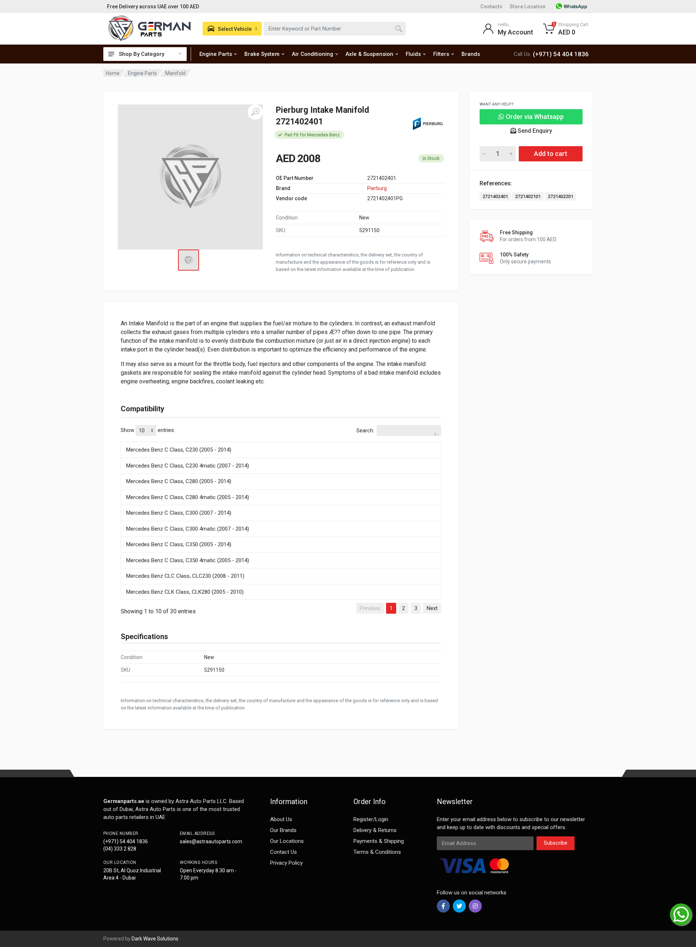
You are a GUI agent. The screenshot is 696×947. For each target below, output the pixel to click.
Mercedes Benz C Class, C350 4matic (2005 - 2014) (187, 560)
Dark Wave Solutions (155, 939)
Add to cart (550, 153)
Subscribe (555, 843)
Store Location (528, 6)
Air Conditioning (312, 54)
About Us (281, 819)
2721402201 (560, 196)
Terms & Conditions (377, 852)
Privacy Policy (286, 863)
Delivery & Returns (375, 830)
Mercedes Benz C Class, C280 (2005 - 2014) (178, 481)
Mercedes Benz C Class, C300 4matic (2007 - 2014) (187, 529)
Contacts (491, 6)
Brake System (261, 54)
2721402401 (495, 196)
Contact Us (283, 852)
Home (113, 73)
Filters (441, 54)
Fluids (413, 54)
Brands (470, 54)
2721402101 (527, 196)
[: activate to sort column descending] (281, 441)
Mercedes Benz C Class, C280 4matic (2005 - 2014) (187, 497)
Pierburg (377, 188)
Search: (365, 430)
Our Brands (283, 830)
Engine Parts (215, 54)
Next (432, 608)
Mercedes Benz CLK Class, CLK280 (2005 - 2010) (185, 592)
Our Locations (287, 841)
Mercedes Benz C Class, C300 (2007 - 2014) (178, 513)
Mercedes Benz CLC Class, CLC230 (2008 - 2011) (185, 576)
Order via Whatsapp (534, 116)
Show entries (147, 430)
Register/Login (370, 819)
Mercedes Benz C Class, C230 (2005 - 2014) (178, 449)
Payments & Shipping (378, 841)
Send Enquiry (534, 130)
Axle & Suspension (369, 54)
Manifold (175, 73)
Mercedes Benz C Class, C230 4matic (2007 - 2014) (187, 465)
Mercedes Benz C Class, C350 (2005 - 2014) (178, 544)
